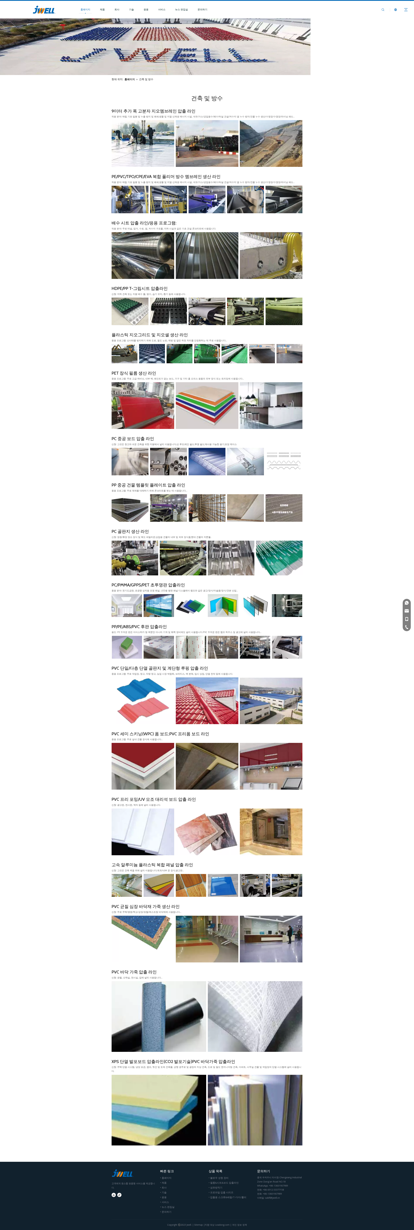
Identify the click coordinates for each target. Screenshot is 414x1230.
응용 (146, 9)
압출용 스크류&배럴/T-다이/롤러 (228, 1197)
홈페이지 (85, 9)
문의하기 (202, 9)
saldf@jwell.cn (272, 1197)
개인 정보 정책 (239, 1224)
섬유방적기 (216, 1187)
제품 (102, 9)
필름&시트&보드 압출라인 (224, 1182)
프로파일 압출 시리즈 (221, 1192)
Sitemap (198, 1224)
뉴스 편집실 (181, 9)
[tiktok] (119, 1195)
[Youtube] (114, 1195)
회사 (116, 9)
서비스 (161, 9)
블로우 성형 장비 (219, 1177)
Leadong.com (222, 1224)
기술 (131, 9)
